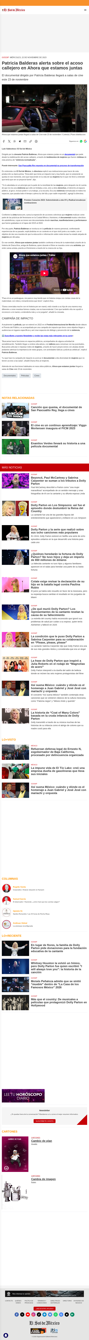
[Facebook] (4, 141)
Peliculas (25, 376)
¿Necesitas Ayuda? (45, 1309)
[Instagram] (33, 1314)
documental (70, 154)
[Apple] (67, 1314)
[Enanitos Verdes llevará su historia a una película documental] (15, 446)
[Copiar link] (30, 141)
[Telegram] (19, 141)
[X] (9, 141)
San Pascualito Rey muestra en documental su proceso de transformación (51, 166)
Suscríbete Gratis (45, 1121)
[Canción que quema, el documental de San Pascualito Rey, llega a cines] (15, 410)
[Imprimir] (36, 141)
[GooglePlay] (72, 1314)
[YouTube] (28, 1314)
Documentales (10, 376)
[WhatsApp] (14, 141)
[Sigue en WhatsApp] (81, 141)
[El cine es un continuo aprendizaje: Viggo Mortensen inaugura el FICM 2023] (15, 428)
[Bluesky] (50, 1314)
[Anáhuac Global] (6, 924)
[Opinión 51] (6, 912)
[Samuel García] (6, 900)
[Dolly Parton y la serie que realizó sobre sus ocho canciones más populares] (15, 536)
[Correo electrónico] (25, 141)
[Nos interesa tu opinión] (44, 1294)
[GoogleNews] (61, 1314)
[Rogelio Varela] (6, 888)
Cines (36, 376)
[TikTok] (39, 1314)
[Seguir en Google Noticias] (85, 141)
